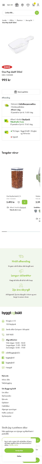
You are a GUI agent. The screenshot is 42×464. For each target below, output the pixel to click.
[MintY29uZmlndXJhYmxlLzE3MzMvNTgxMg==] (40, 211)
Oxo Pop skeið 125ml (9, 23)
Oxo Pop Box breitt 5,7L (13, 196)
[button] (3, 5)
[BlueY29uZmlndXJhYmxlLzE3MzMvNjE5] (35, 211)
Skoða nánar (13, 445)
